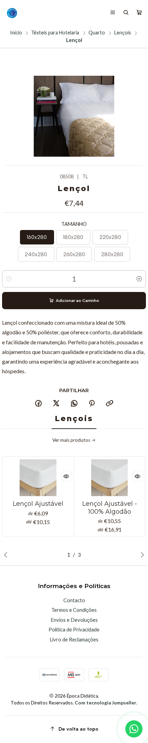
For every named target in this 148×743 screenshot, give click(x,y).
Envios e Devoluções (74, 620)
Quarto (96, 32)
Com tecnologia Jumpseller (105, 702)
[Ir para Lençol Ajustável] (38, 477)
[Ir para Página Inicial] (11, 13)
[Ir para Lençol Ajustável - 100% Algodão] (109, 477)
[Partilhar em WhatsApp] (74, 403)
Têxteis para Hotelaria (55, 32)
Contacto (74, 600)
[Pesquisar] (126, 13)
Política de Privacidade (74, 629)
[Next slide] (141, 555)
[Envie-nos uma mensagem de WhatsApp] (133, 728)
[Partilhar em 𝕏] (56, 403)
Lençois (122, 32)
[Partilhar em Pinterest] (92, 403)
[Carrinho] (139, 13)
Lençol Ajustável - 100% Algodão (109, 507)
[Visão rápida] (66, 476)
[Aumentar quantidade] (139, 279)
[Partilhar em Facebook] (38, 403)
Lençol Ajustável (38, 503)
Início (16, 32)
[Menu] (112, 13)
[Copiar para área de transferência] (110, 403)
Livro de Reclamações (74, 639)
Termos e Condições (74, 610)
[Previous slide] (7, 555)
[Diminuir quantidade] (8, 279)
